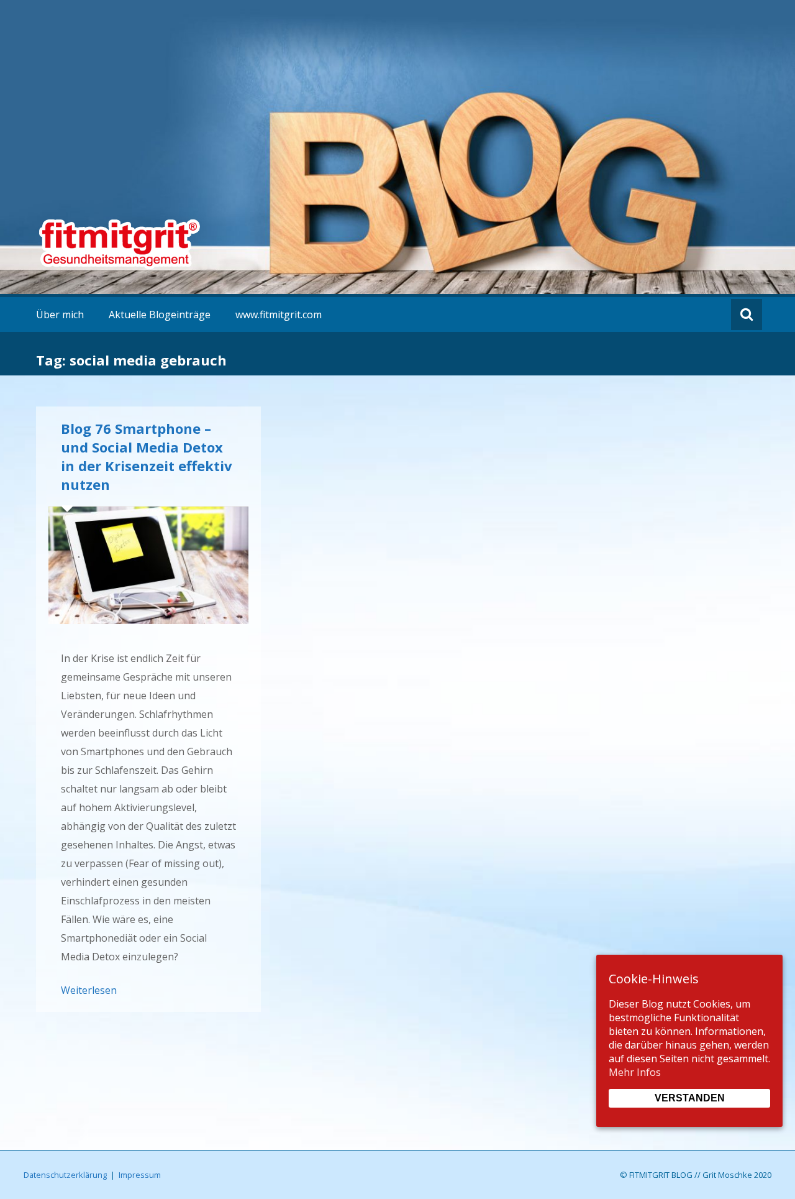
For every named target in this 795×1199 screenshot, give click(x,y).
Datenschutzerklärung (65, 1174)
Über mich (60, 314)
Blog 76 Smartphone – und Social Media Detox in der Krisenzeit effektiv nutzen (146, 456)
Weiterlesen (89, 990)
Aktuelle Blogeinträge (160, 314)
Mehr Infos (635, 1072)
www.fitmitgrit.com (278, 314)
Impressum (140, 1174)
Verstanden (690, 1098)
